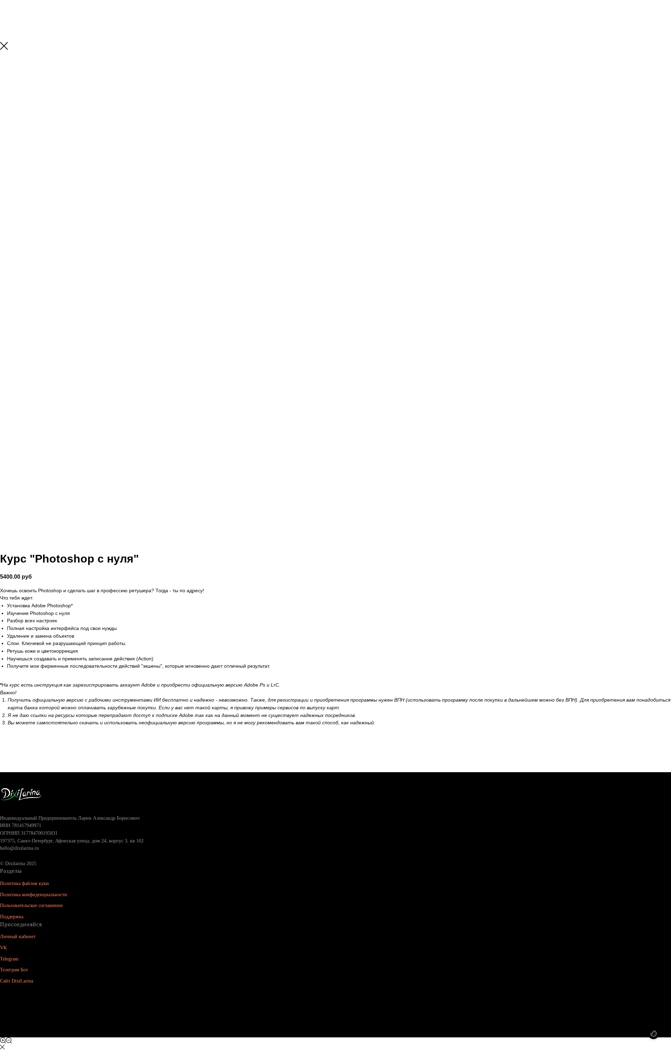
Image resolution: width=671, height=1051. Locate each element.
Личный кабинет (18, 936)
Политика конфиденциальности (33, 894)
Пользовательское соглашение (31, 905)
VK (3, 947)
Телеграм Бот (14, 969)
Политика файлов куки (24, 883)
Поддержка (11, 916)
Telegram (9, 959)
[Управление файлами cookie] (653, 1033)
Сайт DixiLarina (16, 981)
